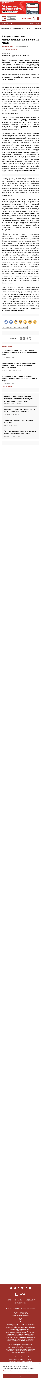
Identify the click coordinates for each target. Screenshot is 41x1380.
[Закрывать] (39, 1364)
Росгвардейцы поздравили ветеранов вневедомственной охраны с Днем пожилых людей (19, 378)
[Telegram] (27, 338)
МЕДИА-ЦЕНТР (31, 1300)
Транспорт (7, 436)
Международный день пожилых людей (15, 327)
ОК (20, 1376)
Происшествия (18, 28)
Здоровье (4, 370)
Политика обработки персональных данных (20, 1356)
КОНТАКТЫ (18, 1300)
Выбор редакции (7, 46)
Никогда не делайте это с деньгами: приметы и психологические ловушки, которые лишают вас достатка (18, 399)
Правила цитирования (26, 1340)
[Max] (30, 1288)
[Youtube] (22, 1288)
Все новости (6, 28)
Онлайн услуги (20, 1303)
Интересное (7, 403)
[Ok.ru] (24, 338)
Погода (6, 425)
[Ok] (15, 1288)
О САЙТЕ (8, 1300)
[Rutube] (26, 1288)
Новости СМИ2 (7, 387)
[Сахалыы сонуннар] (26, 18)
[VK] (11, 1288)
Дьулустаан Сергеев (11, 49)
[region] (20, 1371)
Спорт (29, 28)
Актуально (7, 414)
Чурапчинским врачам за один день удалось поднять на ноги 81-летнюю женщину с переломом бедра (19, 365)
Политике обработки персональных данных (17, 1371)
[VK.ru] (21, 338)
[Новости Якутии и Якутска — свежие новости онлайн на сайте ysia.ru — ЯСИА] (9, 18)
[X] (30, 338)
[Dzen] (15, 56)
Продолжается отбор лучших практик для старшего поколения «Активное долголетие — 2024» (19, 352)
